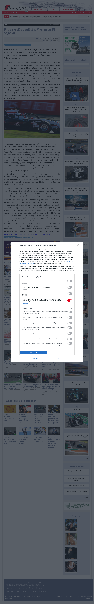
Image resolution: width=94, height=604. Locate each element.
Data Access (47, 359)
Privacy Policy (57, 359)
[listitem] (47, 277)
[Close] (79, 245)
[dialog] (47, 302)
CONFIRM (33, 352)
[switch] (69, 281)
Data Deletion (37, 359)
